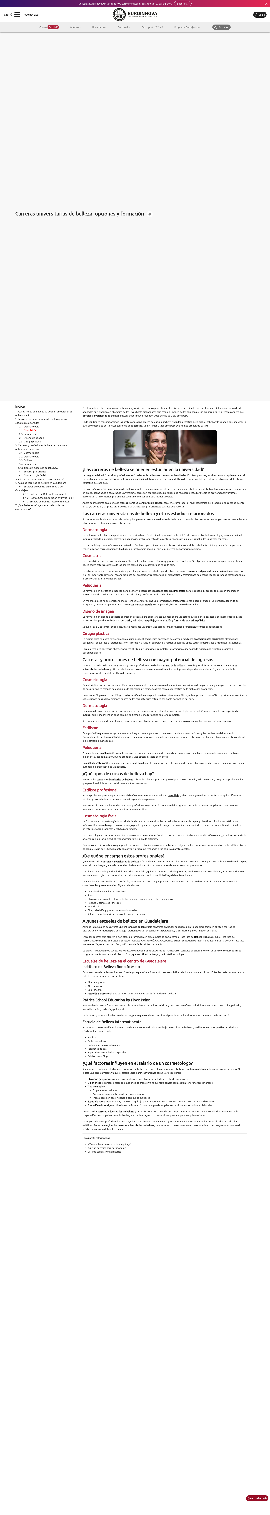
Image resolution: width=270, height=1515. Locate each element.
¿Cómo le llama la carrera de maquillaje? (109, 1144)
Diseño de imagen (31, 437)
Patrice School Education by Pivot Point (48, 497)
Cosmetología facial (32, 475)
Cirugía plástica (30, 441)
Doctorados (124, 27)
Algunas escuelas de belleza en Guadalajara (40, 482)
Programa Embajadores (187, 27)
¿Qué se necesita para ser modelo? (106, 1147)
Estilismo (26, 460)
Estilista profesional (32, 471)
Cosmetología (29, 452)
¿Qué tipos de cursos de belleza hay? (36, 467)
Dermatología (29, 426)
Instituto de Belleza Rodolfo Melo (45, 494)
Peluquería (27, 434)
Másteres (75, 27)
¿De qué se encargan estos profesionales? (39, 479)
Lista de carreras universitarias (104, 1151)
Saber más (183, 3)
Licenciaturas (99, 27)
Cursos (48, 27)
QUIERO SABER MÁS (257, 1498)
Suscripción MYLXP (152, 27)
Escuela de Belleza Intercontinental (46, 501)
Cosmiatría (27, 430)
